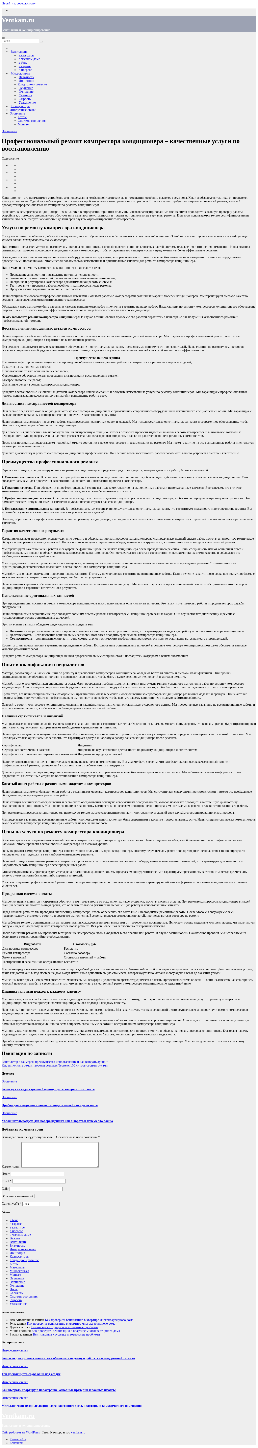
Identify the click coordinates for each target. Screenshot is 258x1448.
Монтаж (23, 124)
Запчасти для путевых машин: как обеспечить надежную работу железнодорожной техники (68, 1358)
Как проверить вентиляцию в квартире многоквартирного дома (89, 1320)
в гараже (16, 1223)
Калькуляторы (19, 1256)
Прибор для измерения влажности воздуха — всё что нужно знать (50, 1105)
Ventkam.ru (18, 20)
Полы (14, 1289)
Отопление (17, 113)
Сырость (16, 1300)
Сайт (5, 1188)
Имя (6, 1173)
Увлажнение (18, 1303)
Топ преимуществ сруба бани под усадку (31, 1374)
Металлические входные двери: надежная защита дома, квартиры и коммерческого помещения (72, 1405)
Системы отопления (32, 120)
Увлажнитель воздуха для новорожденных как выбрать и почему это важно (57, 1121)
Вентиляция (18, 1242)
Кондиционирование (32, 84)
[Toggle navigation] (3, 38)
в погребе (16, 1231)
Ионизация (17, 1253)
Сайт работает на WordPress (21, 1432)
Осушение (17, 1278)
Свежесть (16, 1293)
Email (6, 1181)
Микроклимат (19, 1271)
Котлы (22, 117)
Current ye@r (12, 1203)
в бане (14, 1220)
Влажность (17, 1245)
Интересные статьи (23, 109)
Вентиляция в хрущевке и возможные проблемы (64, 1327)
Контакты (16, 1443)
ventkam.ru (78, 1432)
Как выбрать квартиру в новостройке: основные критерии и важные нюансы (59, 1390)
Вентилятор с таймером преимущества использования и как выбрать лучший (55, 1061)
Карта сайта (18, 1439)
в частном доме (20, 1234)
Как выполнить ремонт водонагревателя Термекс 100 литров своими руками (55, 1065)
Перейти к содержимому (19, 3)
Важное (15, 1238)
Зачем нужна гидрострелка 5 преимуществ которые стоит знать (48, 1089)
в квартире (17, 1227)
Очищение (17, 1285)
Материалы (17, 1267)
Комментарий (11, 1166)
